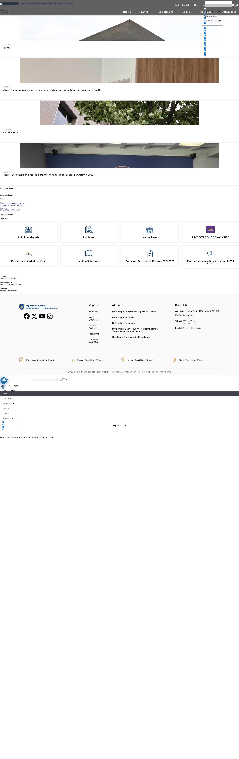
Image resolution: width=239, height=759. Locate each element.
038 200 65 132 (189, 323)
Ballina (127, 12)
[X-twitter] (34, 316)
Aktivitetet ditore (6, 188)
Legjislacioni (166, 12)
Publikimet (89, 237)
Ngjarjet (3, 199)
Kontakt (186, 5)
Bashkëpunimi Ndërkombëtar (28, 261)
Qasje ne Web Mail (93, 340)
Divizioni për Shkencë (123, 317)
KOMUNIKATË (10, 132)
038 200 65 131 (189, 321)
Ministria (143, 12)
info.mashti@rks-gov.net (191, 328)
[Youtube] (42, 316)
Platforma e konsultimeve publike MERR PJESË (210, 262)
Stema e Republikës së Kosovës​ (140, 360)
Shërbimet (4, 219)
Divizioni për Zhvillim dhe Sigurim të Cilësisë (134, 312)
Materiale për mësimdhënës (10, 284)
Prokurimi (94, 334)
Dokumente (6, 418)
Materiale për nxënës (8, 278)
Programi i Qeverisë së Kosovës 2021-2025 (150, 261)
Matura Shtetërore (89, 261)
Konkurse (5, 413)
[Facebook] (27, 316)
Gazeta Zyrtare (92, 326)
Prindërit (3, 289)
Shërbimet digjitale (28, 237)
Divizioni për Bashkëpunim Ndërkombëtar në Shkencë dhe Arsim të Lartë (135, 330)
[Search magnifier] (233, 5)
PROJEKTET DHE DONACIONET (210, 237)
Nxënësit (3, 276)
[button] (195, 5)
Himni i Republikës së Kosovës (191, 360)
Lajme (186, 12)
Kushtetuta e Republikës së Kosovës (40, 360)
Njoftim (6, 47)
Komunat (93, 312)
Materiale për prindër (8, 291)
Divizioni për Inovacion (123, 323)
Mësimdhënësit (6, 282)
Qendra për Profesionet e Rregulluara (131, 337)
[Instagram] (50, 316)
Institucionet (149, 237)
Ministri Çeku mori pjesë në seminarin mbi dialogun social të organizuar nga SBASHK (52, 90)
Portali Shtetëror (93, 318)
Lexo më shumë (6, 195)
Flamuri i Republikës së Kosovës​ (90, 360)
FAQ (177, 5)
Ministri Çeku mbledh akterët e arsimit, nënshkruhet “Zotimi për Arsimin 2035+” (48, 174)
